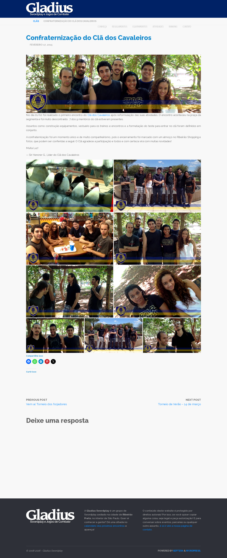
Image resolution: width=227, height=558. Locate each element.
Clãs (36, 21)
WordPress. (193, 550)
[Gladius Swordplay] (49, 8)
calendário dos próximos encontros (104, 526)
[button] (69, 186)
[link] (197, 27)
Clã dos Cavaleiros (99, 115)
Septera (178, 550)
